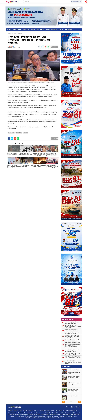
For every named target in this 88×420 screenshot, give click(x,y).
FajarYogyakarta (45, 414)
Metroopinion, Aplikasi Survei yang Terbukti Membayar (72, 350)
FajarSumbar (11, 413)
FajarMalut (41, 417)
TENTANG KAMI (17, 29)
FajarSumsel (52, 413)
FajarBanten (11, 414)
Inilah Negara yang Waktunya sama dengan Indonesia (72, 322)
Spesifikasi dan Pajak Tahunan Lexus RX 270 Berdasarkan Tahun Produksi (73, 362)
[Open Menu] (86, 1)
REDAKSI (9, 29)
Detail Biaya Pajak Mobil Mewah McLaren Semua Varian (72, 354)
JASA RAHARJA (41, 29)
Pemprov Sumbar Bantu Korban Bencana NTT (73, 396)
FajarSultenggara (75, 414)
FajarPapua (48, 417)
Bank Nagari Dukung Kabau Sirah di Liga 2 (74, 383)
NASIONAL (54, 29)
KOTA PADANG (68, 29)
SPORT (48, 29)
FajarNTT (75, 416)
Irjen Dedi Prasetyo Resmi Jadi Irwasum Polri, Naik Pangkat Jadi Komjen (29, 39)
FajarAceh (18, 413)
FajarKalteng (49, 416)
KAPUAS (33, 29)
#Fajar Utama (19, 132)
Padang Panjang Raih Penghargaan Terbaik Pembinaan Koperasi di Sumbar (73, 391)
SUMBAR (61, 29)
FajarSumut (25, 413)
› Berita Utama (13, 33)
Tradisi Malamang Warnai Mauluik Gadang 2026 (73, 377)
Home (9, 33)
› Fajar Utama (19, 33)
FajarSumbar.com (72, 410)
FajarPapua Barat (56, 417)
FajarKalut (36, 416)
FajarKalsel (56, 416)
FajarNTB (69, 416)
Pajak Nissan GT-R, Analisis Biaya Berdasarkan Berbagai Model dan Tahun (73, 357)
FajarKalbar (42, 416)
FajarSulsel (13, 416)
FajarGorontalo (21, 416)
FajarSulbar (59, 414)
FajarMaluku (35, 417)
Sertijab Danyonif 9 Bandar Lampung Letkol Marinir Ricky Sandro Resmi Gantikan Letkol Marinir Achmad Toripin (72, 331)
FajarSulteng (66, 414)
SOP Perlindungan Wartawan (45, 410)
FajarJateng (30, 414)
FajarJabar (23, 414)
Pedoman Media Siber (29, 410)
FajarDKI (17, 414)
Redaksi (10, 410)
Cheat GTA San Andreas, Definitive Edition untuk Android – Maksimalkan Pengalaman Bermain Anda (73, 346)
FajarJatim (37, 414)
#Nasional (26, 132)
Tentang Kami (17, 410)
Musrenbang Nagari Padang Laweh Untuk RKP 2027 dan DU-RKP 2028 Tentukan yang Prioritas (74, 371)
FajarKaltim (63, 416)
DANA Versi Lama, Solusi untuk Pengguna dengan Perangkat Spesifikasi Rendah (72, 336)
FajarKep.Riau (32, 413)
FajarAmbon (29, 416)
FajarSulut (53, 414)
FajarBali (28, 417)
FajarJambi (46, 413)
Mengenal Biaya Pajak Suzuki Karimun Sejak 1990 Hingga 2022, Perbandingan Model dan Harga (72, 341)
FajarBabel (77, 413)
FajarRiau (39, 413)
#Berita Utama (11, 132)
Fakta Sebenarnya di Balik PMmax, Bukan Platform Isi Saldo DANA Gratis (73, 326)
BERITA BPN (26, 29)
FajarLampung (69, 413)
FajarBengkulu (61, 413)
